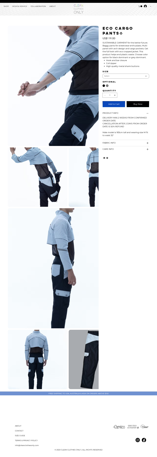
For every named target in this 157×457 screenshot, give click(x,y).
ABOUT (18, 426)
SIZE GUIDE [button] (20, 435)
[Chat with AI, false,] (152, 452)
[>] (145, 6)
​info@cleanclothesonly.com (27, 445)
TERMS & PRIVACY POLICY (26, 440)
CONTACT (19, 431)
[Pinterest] (107, 158)
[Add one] (114, 95)
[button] (140, 6)
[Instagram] (138, 440)
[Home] (9, 19)
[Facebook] (104, 158)
